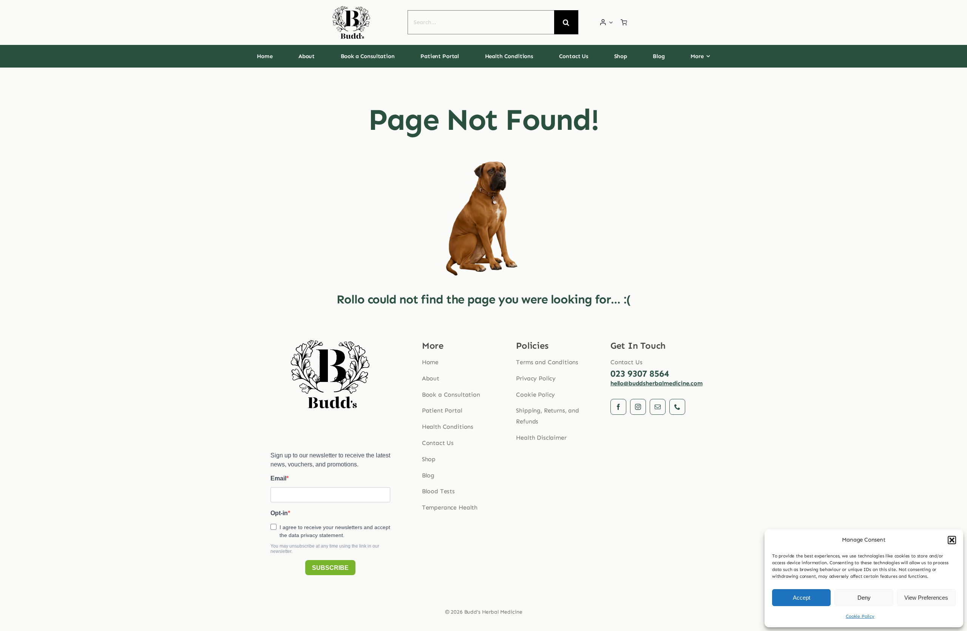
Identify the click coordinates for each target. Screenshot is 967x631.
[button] (952, 540)
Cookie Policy (860, 616)
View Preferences (926, 597)
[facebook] (618, 407)
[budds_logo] (351, 8)
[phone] (677, 407)
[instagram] (638, 407)
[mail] (658, 407)
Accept (801, 597)
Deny (864, 597)
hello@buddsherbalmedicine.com (656, 383)
